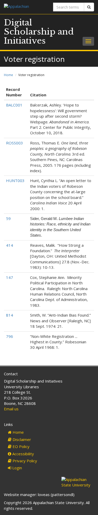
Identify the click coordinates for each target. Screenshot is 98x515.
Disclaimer (21, 439)
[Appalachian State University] (24, 7)
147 (9, 277)
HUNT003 (15, 180)
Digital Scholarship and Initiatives (39, 31)
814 (9, 315)
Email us (11, 408)
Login (16, 467)
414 (9, 245)
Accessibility (22, 453)
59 (8, 218)
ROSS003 (14, 142)
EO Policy (20, 446)
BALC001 (14, 105)
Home (8, 75)
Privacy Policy (24, 460)
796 (9, 336)
